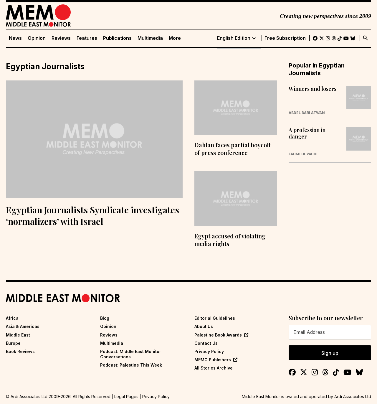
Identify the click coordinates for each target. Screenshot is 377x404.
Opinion (37, 38)
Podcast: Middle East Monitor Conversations (130, 354)
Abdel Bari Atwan (307, 113)
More (175, 38)
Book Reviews (20, 351)
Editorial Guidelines (214, 318)
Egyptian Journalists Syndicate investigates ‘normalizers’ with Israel (92, 215)
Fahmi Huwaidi (303, 154)
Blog (104, 318)
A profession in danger (307, 133)
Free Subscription (285, 38)
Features (87, 38)
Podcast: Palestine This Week (131, 364)
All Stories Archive (213, 367)
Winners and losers (312, 89)
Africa (12, 318)
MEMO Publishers (212, 359)
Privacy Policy (209, 351)
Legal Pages (126, 396)
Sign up (329, 353)
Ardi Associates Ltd (352, 396)
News (15, 38)
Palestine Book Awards (218, 334)
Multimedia (150, 38)
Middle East (18, 334)
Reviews (61, 38)
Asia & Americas (22, 326)
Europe (13, 343)
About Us (203, 326)
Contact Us (206, 343)
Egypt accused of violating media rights (229, 240)
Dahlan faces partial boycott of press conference (232, 148)
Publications (117, 38)
